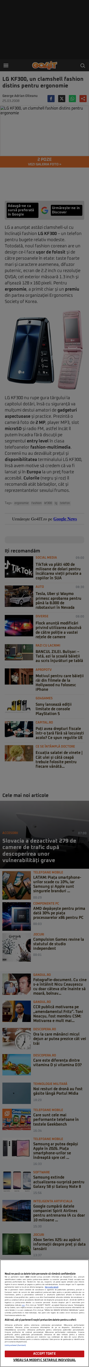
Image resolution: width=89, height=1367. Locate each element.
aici (23, 1305)
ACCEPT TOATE (44, 1353)
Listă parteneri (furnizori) (15, 1345)
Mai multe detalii (51, 1287)
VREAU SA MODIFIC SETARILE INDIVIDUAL (44, 1360)
